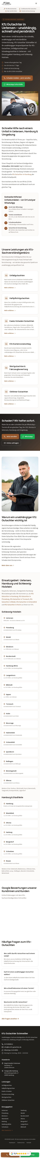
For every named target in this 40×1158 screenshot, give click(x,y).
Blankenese (22, 869)
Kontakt (29, 1143)
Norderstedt (25, 1116)
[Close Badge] (30, 1152)
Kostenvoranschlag (8, 1094)
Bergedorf (24, 1121)
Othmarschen (30, 869)
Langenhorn (24, 1124)
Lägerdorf (22, 791)
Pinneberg (5, 1113)
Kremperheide (13, 791)
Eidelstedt (14, 869)
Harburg (4, 1121)
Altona (23, 1119)
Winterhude (5, 873)
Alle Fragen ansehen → (10, 1019)
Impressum (12, 1143)
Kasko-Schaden (7, 1091)
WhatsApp (29, 436)
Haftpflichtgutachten (8, 1088)
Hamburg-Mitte (6, 1124)
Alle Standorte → (7, 1130)
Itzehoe (13, 788)
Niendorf (23, 871)
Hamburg (23, 1110)
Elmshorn (5, 1116)
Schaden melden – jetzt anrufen (18, 78)
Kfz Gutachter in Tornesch (19, 599)
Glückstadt (19, 788)
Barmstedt (31, 788)
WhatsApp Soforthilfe (14, 84)
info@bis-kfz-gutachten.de (12, 1047)
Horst (26, 788)
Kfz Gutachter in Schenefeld (26, 602)
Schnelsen (5, 1127)
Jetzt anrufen (11, 436)
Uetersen (5, 1110)
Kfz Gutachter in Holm (13, 605)
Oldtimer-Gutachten (8, 1100)
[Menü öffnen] (36, 3)
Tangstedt (5, 791)
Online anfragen (13, 443)
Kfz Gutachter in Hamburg (21, 174)
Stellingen (17, 871)
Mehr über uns (7, 565)
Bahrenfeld (5, 871)
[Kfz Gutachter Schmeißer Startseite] (6, 3)
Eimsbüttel (30, 871)
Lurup (11, 871)
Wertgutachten (6, 1097)
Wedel (23, 1113)
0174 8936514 (8, 1044)
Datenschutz (21, 1143)
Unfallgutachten (7, 1085)
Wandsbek (5, 1119)
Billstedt (23, 1127)
